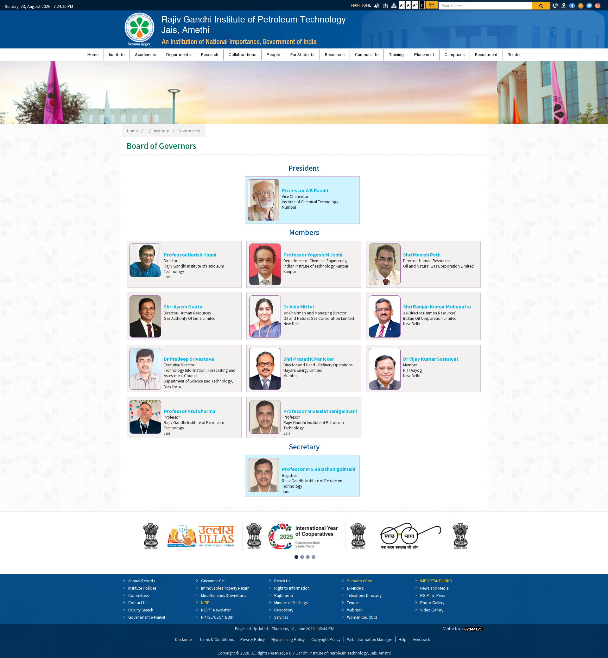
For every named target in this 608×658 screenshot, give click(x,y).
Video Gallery (431, 613)
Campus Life (350, 56)
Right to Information (292, 591)
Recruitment (437, 56)
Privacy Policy (252, 642)
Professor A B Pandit (305, 193)
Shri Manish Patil (421, 257)
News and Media (434, 591)
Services (281, 620)
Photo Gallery (432, 605)
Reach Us (282, 583)
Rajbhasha (283, 598)
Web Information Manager (369, 642)
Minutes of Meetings (290, 605)
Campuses (413, 56)
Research (234, 56)
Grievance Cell (213, 583)
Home (150, 56)
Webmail (354, 613)
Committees (138, 598)
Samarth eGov (359, 583)
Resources (326, 56)
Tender (456, 56)
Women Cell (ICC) (362, 620)
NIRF (205, 605)
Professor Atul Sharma (190, 414)
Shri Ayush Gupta (183, 309)
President (304, 171)
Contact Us (137, 605)
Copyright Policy (325, 642)
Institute (166, 56)
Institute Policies (142, 591)
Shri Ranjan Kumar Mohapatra (437, 309)
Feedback (421, 642)
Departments (211, 56)
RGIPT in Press (432, 598)
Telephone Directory (364, 598)
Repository (283, 613)
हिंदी (431, 5)
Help (403, 642)
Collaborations (259, 56)
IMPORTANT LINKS (436, 583)
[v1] (541, 5)
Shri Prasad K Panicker (308, 361)
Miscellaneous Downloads (223, 598)
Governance (188, 134)
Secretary (304, 449)
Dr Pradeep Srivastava (189, 361)
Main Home (361, 5)
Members (304, 235)
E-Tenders (355, 591)
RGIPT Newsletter (216, 613)
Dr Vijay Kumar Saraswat (431, 361)
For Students (302, 56)
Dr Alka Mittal (298, 309)
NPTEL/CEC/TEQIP (217, 620)
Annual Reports (141, 583)
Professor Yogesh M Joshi (312, 257)
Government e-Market (146, 620)
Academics (186, 56)
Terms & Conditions (217, 642)
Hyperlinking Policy (288, 642)
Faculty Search (140, 613)
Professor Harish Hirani (190, 257)
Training (371, 56)
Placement (391, 56)
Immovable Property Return (225, 591)
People (281, 56)
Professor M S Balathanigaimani (320, 414)
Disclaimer (184, 642)
